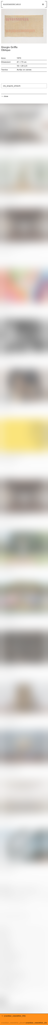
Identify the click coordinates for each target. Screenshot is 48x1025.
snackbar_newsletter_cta (36, 1023)
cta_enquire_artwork (11, 86)
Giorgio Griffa (9, 47)
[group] (24, 26)
